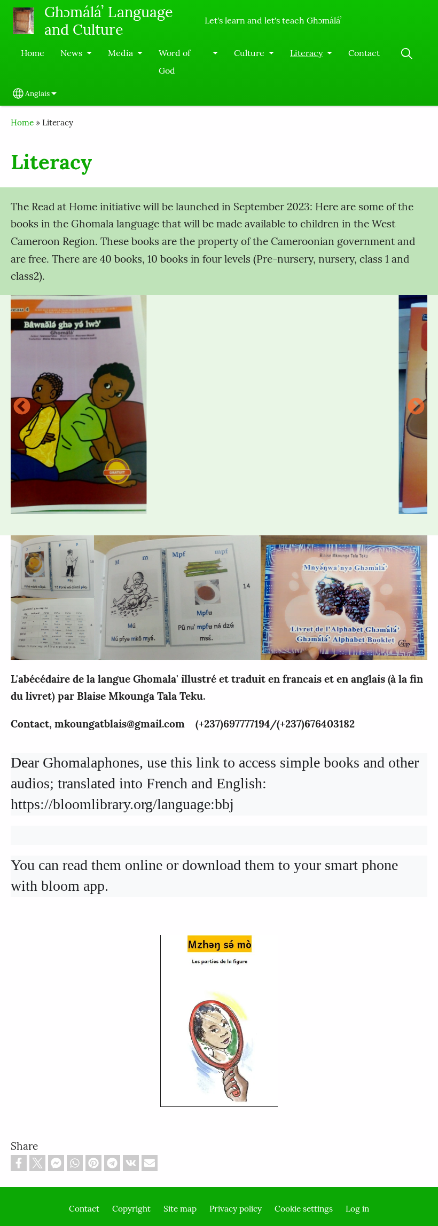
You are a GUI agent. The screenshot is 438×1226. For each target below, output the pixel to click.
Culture (249, 53)
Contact (364, 53)
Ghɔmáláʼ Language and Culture (108, 20)
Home (32, 53)
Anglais (37, 93)
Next (416, 407)
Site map (180, 1209)
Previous (22, 407)
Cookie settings (304, 1209)
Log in (357, 1209)
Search (406, 53)
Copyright (131, 1209)
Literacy (306, 53)
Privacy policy (235, 1209)
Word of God (174, 62)
